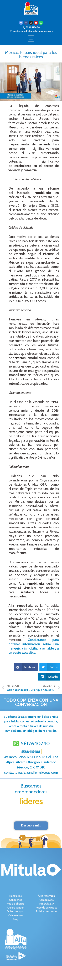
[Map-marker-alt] (21, 23)
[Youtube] (36, 23)
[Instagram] (31, 23)
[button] (31, 38)
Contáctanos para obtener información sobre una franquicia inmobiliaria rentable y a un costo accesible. (33, 646)
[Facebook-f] (26, 23)
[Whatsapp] (41, 23)
